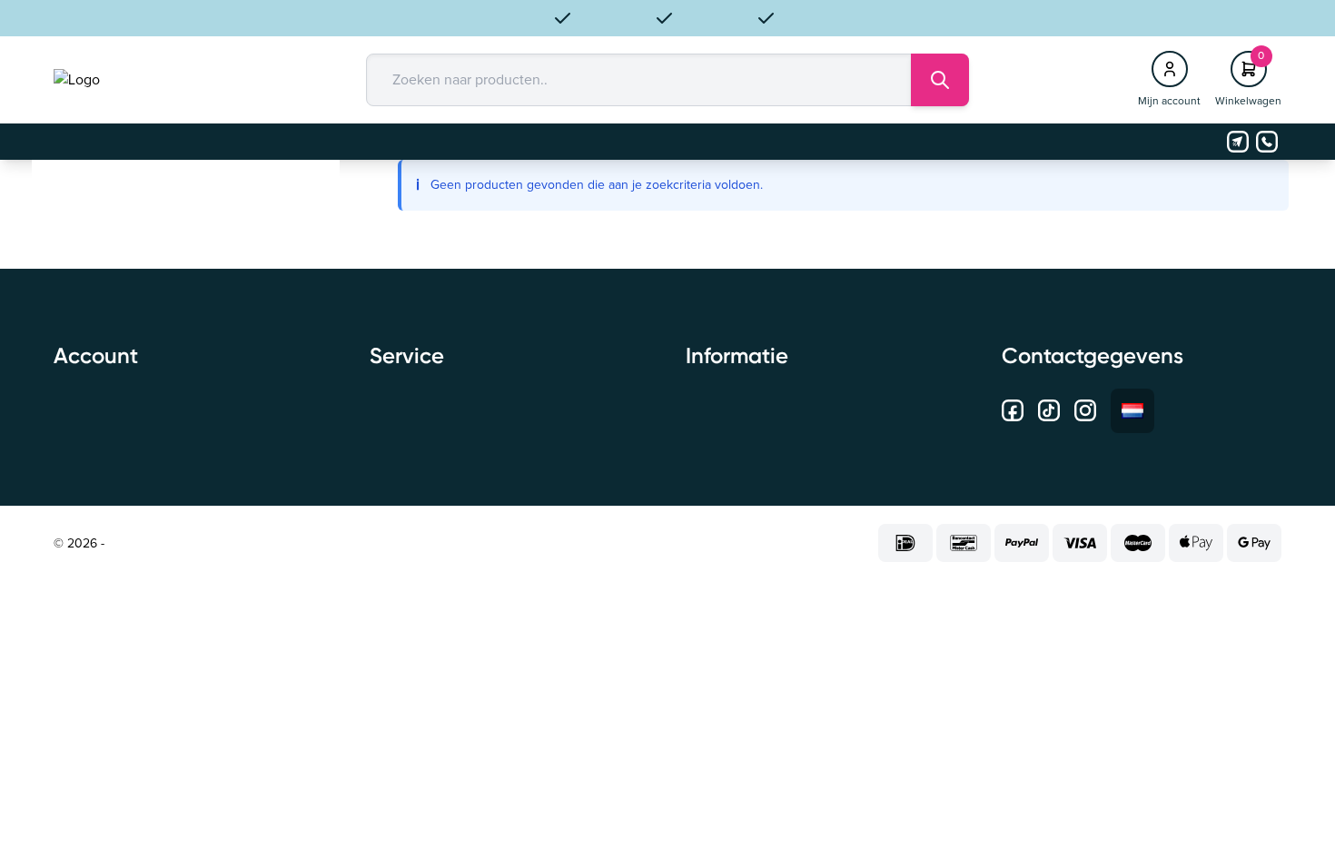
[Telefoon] (1267, 142)
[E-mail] (1238, 142)
